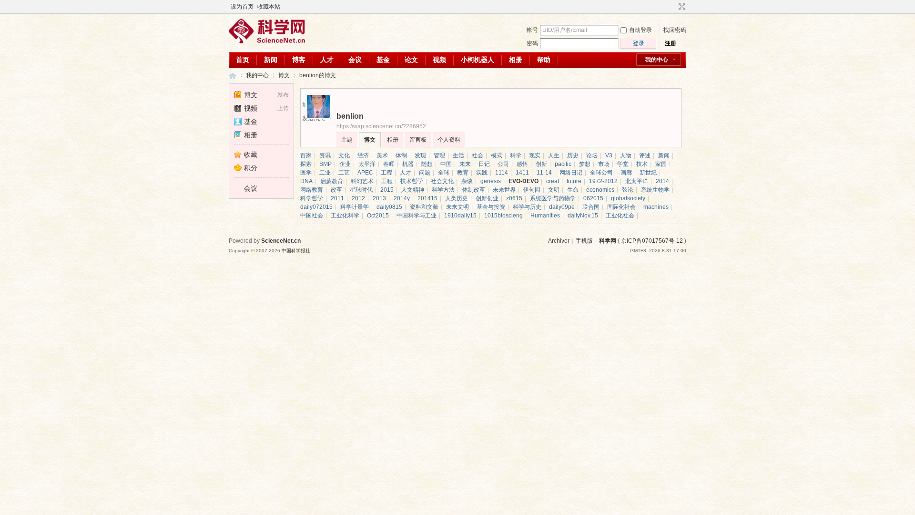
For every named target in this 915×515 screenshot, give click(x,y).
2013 (379, 198)
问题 (424, 172)
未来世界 (504, 189)
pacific (563, 164)
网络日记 (570, 172)
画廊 (626, 172)
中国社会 (311, 215)
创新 (541, 164)
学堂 (623, 164)
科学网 (232, 75)
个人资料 (448, 139)
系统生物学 (655, 189)
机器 (408, 164)
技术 (642, 164)
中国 (446, 164)
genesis (490, 181)
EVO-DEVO (523, 181)
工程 (386, 172)
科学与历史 (527, 207)
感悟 (522, 164)
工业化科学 (345, 215)
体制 (401, 155)
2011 (337, 198)
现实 (534, 155)
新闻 (270, 59)
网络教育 (311, 189)
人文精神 (412, 189)
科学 (515, 155)
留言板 (418, 139)
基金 (383, 59)
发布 (283, 95)
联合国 (591, 207)
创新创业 (487, 198)
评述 (645, 155)
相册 (515, 59)
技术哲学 (411, 181)
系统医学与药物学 (553, 198)
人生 (553, 155)
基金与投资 (491, 207)
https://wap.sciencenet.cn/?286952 (381, 126)
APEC (365, 172)
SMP (325, 164)
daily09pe (562, 207)
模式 (496, 155)
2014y (402, 198)
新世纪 (648, 172)
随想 (427, 164)
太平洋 (367, 164)
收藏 (250, 154)
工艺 (344, 172)
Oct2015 (378, 215)
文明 (553, 189)
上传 (283, 108)
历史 (573, 155)
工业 (325, 172)
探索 (306, 164)
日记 (484, 164)
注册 (670, 43)
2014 (662, 181)
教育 (462, 172)
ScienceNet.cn (281, 240)
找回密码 (674, 30)
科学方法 (443, 189)
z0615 (514, 198)
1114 (501, 172)
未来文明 (457, 207)
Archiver (558, 240)
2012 (358, 198)
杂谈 (467, 181)
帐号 (532, 30)
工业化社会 (620, 215)
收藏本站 (268, 6)
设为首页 (242, 6)
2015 (387, 189)
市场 (604, 164)
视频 (439, 59)
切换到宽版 (680, 6)
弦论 (627, 189)
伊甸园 (531, 189)
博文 (284, 75)
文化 (344, 155)
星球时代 (361, 189)
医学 (306, 172)
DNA (306, 181)
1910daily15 (460, 215)
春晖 (389, 164)
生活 (458, 155)
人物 (625, 155)
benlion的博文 (317, 75)
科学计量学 (354, 207)
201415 (427, 198)
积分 (250, 168)
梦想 (584, 164)
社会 (477, 155)
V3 (608, 155)
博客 (298, 59)
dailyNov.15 (583, 215)
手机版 (584, 240)
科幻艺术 (362, 181)
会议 (355, 59)
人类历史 (456, 198)
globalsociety (628, 198)
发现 (420, 155)
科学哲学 (311, 198)
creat (552, 181)
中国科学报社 (296, 250)
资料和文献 (424, 207)
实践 (482, 172)
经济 (363, 155)
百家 (306, 155)
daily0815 (389, 207)
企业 (345, 164)
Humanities (545, 215)
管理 (439, 155)
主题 (347, 139)
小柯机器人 (477, 59)
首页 (242, 59)
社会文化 (442, 181)
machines (656, 207)
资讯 (325, 155)
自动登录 (640, 30)
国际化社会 (621, 207)
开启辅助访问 (673, 6)
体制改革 (473, 189)
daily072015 (316, 207)
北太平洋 (636, 181)
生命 (573, 189)
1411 (522, 172)
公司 (503, 164)
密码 (532, 43)
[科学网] (267, 41)
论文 (411, 59)
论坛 (592, 155)
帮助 (543, 59)
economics (600, 189)
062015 (593, 198)
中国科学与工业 (416, 215)
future (574, 181)
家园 (661, 164)
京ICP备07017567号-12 (652, 240)
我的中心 (656, 59)
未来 (465, 164)
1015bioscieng (503, 215)
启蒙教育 (331, 181)
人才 (327, 59)
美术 (382, 155)
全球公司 (601, 172)
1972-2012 (603, 181)
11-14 (544, 172)
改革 (336, 189)
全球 (443, 172)
